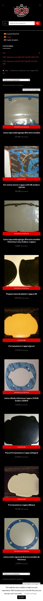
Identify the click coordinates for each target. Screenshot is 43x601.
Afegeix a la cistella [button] (21, 127)
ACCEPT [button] (21, 597)
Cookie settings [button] (31, 593)
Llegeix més (21, 179)
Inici (4, 53)
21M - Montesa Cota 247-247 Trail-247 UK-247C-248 (20, 62)
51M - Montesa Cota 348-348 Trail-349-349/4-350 (21, 57)
